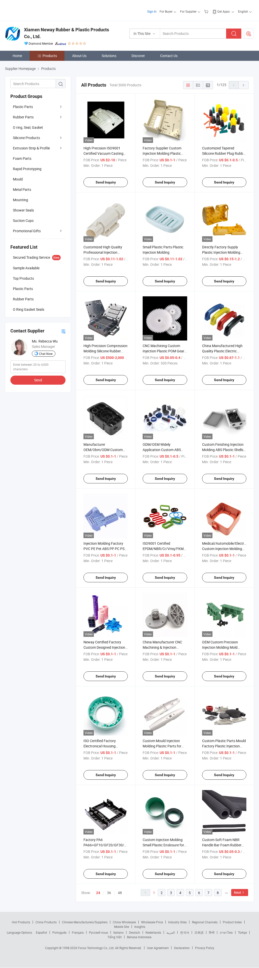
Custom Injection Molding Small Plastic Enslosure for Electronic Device (163, 845)
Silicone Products (26, 137)
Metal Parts (22, 189)
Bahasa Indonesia (139, 937)
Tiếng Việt (114, 937)
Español (41, 932)
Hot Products (21, 922)
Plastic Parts (23, 106)
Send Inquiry (106, 182)
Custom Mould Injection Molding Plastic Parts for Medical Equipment (162, 746)
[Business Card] (63, 331)
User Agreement (158, 948)
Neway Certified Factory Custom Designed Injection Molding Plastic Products (104, 647)
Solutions (109, 55)
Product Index (232, 922)
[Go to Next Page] (243, 85)
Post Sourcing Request (248, 34)
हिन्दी (211, 932)
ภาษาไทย (226, 932)
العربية (170, 932)
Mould (18, 179)
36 (109, 892)
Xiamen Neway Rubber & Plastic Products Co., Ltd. (66, 33)
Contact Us (169, 55)
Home (17, 55)
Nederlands (153, 932)
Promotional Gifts (27, 230)
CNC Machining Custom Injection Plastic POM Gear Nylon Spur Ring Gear (163, 351)
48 (120, 892)
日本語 (199, 932)
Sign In (152, 11)
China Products (46, 922)
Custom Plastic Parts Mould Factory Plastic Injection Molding (224, 746)
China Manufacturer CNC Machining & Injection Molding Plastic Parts (162, 647)
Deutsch (134, 932)
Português (59, 932)
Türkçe (242, 932)
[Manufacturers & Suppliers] (37, 10)
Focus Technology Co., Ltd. (96, 948)
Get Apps (223, 11)
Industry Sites (177, 922)
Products (49, 55)
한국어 (184, 932)
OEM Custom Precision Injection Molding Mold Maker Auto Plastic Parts (221, 647)
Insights (139, 927)
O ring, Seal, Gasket (28, 127)
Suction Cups (23, 220)
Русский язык (98, 932)
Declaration (182, 948)
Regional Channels (205, 922)
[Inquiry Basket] (206, 11)
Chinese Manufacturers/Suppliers (84, 922)
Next (237, 892)
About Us (79, 55)
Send (38, 380)
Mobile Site (121, 927)
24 (98, 893)
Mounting (20, 199)
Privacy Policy (204, 948)
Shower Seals (23, 210)
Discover (138, 55)
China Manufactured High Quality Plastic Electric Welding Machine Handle (222, 351)
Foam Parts (22, 158)
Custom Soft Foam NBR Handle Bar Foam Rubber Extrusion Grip (222, 845)
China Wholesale (124, 922)
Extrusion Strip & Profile (31, 148)
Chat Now (46, 354)
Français (78, 932)
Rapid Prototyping (27, 168)
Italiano (118, 932)
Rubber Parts (23, 117)
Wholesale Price (152, 922)
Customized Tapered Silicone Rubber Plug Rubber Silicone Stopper (224, 153)
